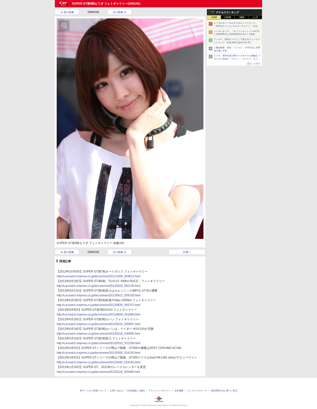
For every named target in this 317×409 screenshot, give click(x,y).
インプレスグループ (197, 390)
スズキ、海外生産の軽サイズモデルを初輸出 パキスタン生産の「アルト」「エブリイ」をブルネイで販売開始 (237, 58)
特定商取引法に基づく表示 (224, 390)
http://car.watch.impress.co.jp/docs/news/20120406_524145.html (98, 352)
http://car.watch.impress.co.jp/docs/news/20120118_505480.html (98, 371)
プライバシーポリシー (160, 390)
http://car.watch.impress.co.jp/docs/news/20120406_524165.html (98, 362)
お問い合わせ (116, 390)
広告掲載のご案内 (136, 390)
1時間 (214, 17)
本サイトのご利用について (93, 390)
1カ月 (255, 17)
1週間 (241, 17)
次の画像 (118, 12)
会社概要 (178, 390)
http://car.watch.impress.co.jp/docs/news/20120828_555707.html (98, 304)
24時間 (227, 17)
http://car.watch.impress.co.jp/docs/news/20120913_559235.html (98, 295)
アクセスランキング (227, 12)
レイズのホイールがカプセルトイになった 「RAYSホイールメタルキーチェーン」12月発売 (237, 26)
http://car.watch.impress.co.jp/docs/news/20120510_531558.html (98, 343)
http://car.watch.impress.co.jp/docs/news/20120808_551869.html (98, 314)
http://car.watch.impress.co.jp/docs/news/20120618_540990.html (98, 333)
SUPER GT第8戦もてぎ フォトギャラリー (100, 3)
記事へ (187, 252)
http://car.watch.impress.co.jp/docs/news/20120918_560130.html (98, 285)
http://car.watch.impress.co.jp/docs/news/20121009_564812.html (98, 276)
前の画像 (69, 12)
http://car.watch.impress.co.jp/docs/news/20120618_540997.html (98, 324)
